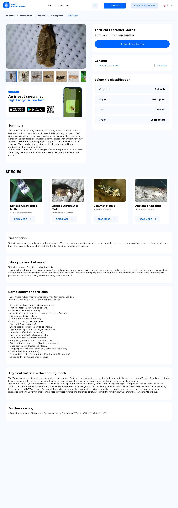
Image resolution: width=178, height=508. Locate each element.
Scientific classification (108, 65)
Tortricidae (73, 15)
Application (63, 5)
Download (115, 5)
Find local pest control (144, 5)
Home (48, 5)
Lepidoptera (56, 15)
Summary (162, 65)
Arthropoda (26, 15)
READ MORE (20, 219)
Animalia (10, 15)
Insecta (41, 15)
